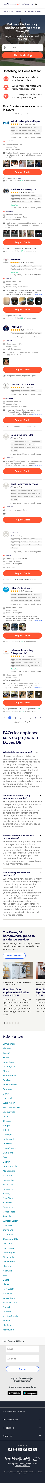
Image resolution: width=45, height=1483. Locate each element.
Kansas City (9, 1180)
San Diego (8, 1080)
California (15, 1459)
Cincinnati (8, 1225)
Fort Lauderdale (11, 1107)
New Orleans (9, 1148)
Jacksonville (9, 1112)
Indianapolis (9, 1139)
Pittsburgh (8, 1257)
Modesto (7, 1071)
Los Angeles (9, 1066)
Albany (6, 1193)
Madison (7, 1325)
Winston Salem (10, 1221)
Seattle (6, 1320)
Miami (6, 1116)
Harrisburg (8, 1248)
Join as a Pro (27, 4)
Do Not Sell (24, 1459)
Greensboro (9, 1211)
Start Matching (22, 55)
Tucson (6, 1053)
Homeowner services (14, 1411)
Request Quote (22, 172)
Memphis (7, 1266)
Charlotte (8, 1207)
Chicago (7, 1134)
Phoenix (7, 1048)
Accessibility (35, 1459)
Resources (8, 1428)
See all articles (14, 955)
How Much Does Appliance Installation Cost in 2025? (15, 992)
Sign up (22, 1369)
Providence (9, 1261)
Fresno (6, 1057)
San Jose (7, 1089)
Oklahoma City (10, 1239)
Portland (7, 1243)
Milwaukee (8, 1329)
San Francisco (10, 1084)
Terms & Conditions (22, 1466)
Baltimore (8, 1152)
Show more (38, 294)
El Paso (6, 1284)
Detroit (6, 1162)
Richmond (8, 1311)
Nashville (7, 1270)
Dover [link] (19, 11)
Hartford (7, 1098)
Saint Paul (8, 1175)
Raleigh (7, 1216)
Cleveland (8, 1230)
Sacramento (9, 1075)
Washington (9, 1103)
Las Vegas (8, 1189)
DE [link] (12, 11)
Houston (7, 1293)
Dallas (6, 1280)
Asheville (7, 1202)
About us (7, 1436)
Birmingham (9, 1044)
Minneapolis (9, 1171)
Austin (6, 1275)
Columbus (8, 1234)
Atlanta (6, 1130)
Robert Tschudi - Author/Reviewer (17, 982)
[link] (22, 129)
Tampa (6, 1125)
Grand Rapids (10, 1166)
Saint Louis (8, 1184)
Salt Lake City (10, 1302)
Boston (6, 1157)
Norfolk (6, 1307)
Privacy (8, 1459)
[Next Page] (40, 717)
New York (8, 1198)
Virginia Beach (10, 1316)
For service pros (11, 1419)
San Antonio (9, 1298)
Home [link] (5, 11)
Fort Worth (8, 1289)
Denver (6, 1093)
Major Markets (13, 1037)
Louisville (7, 1143)
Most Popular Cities (12, 1341)
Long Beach (9, 1062)
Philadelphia (9, 1252)
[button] (6, 163)
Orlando (7, 1121)
